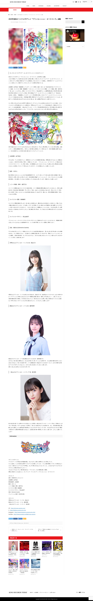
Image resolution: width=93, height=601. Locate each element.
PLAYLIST (64, 5)
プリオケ (15, 523)
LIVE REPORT (56, 5)
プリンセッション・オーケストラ (23, 523)
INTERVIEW (41, 5)
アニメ (12, 523)
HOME (28, 5)
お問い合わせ (52, 592)
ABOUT (31, 592)
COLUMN (49, 5)
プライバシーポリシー (44, 592)
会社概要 (36, 592)
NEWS (34, 5)
